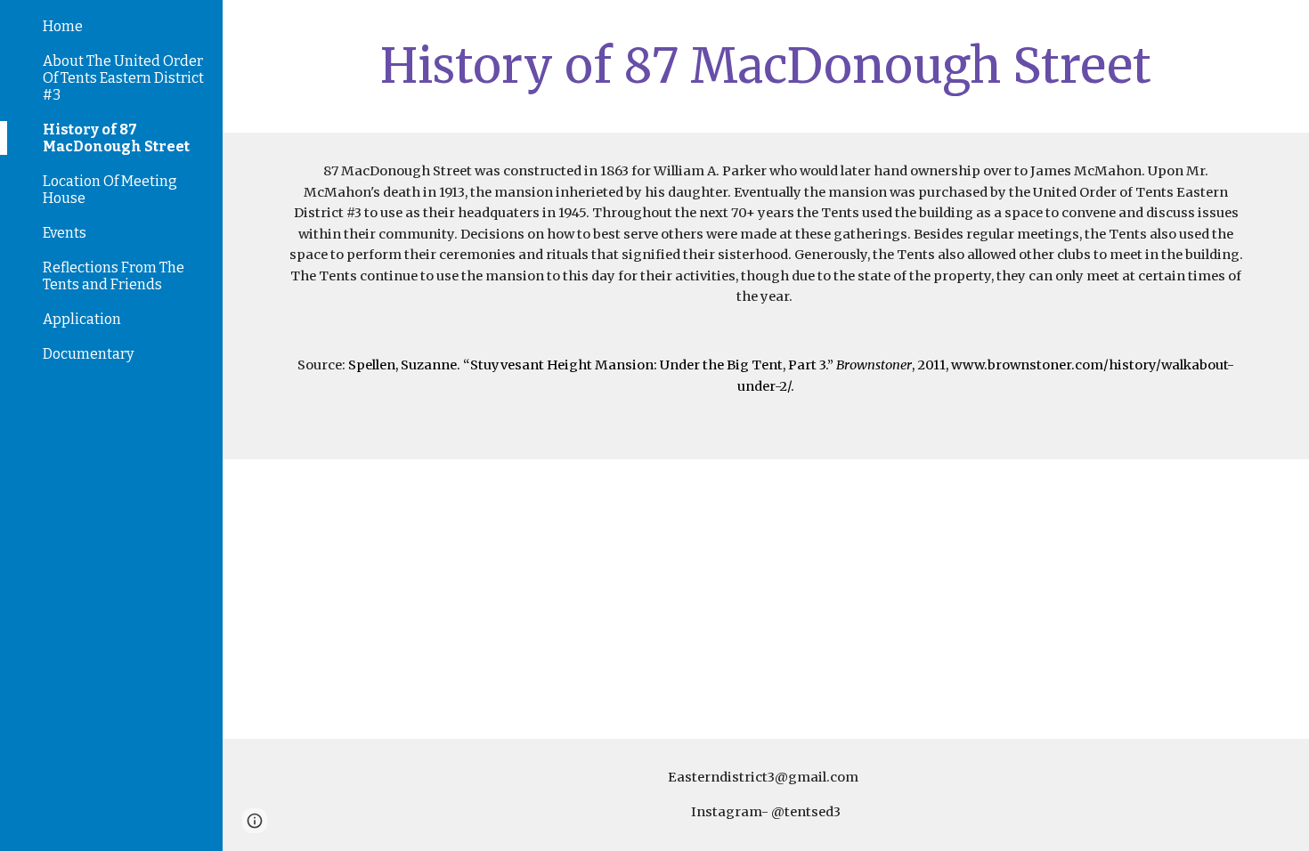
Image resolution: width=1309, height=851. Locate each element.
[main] (766, 66)
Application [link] (82, 319)
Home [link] (63, 26)
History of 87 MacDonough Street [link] (116, 138)
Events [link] (64, 232)
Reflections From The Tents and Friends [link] (113, 276)
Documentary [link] (88, 353)
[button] (1287, 25)
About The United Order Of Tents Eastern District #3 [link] (123, 78)
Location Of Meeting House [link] (110, 190)
